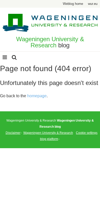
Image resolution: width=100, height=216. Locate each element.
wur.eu (92, 4)
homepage (37, 96)
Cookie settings (86, 133)
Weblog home (73, 4)
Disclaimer (13, 133)
